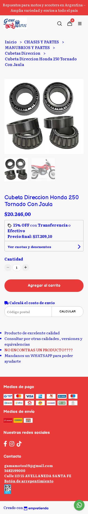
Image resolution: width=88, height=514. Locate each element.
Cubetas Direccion (23, 53)
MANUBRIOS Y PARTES (27, 47)
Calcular (67, 311)
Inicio (11, 42)
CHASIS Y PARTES (42, 42)
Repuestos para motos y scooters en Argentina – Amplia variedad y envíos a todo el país (44, 7)
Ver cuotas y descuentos (29, 246)
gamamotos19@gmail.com (28, 465)
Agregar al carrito (44, 285)
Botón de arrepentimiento (29, 480)
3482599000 (14, 470)
